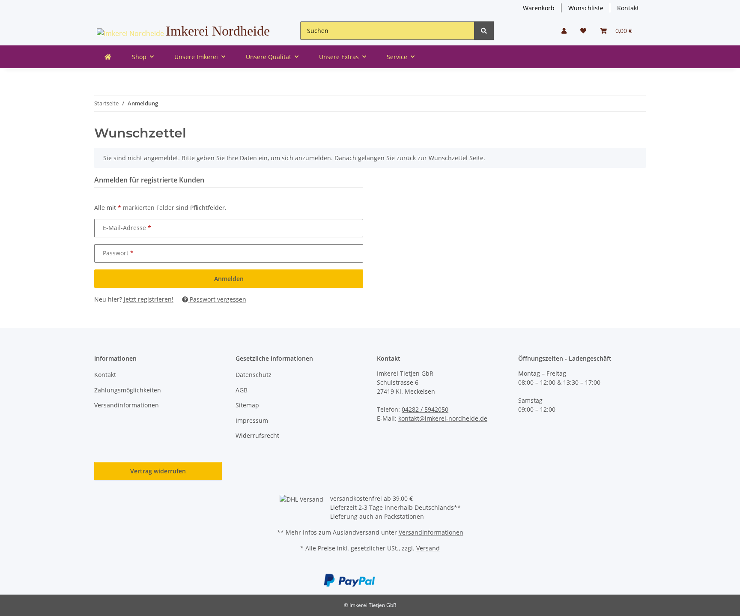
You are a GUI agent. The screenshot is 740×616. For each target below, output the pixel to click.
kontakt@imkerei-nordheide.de (442, 418)
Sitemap (247, 405)
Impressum (252, 420)
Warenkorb (539, 8)
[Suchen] (484, 30)
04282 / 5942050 (425, 409)
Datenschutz (254, 375)
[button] (564, 30)
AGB (242, 390)
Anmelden (229, 279)
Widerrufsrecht (257, 435)
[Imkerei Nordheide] (108, 56)
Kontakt (628, 8)
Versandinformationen (126, 405)
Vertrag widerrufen (158, 471)
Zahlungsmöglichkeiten (127, 390)
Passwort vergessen (217, 299)
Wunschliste (585, 8)
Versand (428, 548)
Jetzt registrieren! (148, 299)
